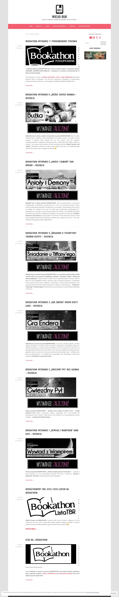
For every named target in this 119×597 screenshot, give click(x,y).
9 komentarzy (19, 499)
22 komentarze (19, 105)
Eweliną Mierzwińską (48, 77)
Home (30, 26)
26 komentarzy (19, 440)
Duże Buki (72, 26)
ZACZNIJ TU (39, 26)
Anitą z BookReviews (49, 574)
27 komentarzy (19, 48)
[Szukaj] (103, 43)
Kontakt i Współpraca (59, 26)
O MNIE (47, 26)
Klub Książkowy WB (84, 26)
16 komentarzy (19, 172)
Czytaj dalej (30, 86)
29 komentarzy (19, 243)
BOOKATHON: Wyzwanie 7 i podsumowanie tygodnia (51, 41)
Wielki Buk (59, 16)
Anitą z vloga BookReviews (64, 77)
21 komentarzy (19, 312)
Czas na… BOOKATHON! (37, 539)
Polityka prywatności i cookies (92, 592)
